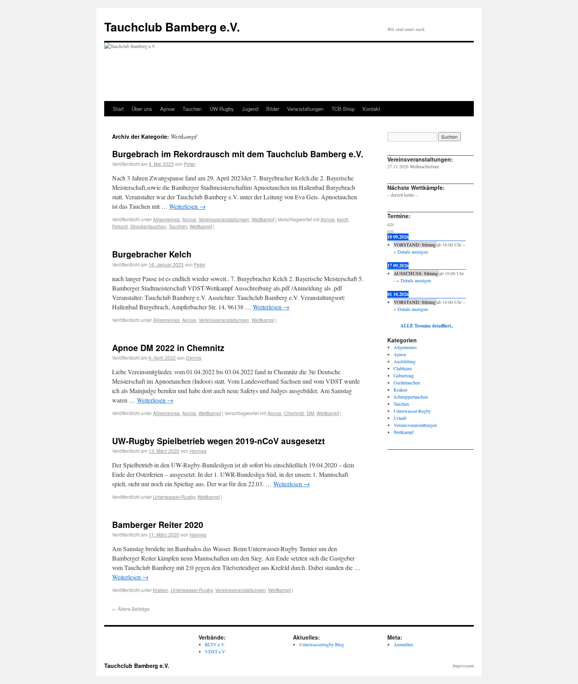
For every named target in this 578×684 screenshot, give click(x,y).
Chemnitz (294, 413)
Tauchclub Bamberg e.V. (172, 26)
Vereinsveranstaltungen (224, 219)
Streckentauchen (148, 226)
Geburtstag (404, 375)
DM (310, 413)
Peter (189, 163)
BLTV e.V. (215, 644)
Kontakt (371, 108)
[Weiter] (390, 232)
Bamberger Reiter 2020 (157, 524)
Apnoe (167, 108)
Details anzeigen (413, 251)
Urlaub (400, 418)
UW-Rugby (222, 108)
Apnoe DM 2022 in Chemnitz (168, 347)
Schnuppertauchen (411, 396)
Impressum (463, 665)
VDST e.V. (215, 651)
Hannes (198, 450)
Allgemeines (166, 219)
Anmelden (403, 644)
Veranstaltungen (305, 108)
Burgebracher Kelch (151, 254)
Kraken (160, 590)
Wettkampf (263, 219)
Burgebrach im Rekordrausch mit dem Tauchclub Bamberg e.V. (237, 154)
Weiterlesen (187, 206)
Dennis (193, 357)
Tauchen (192, 108)
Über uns (142, 108)
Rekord (120, 226)
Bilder (272, 108)
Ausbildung (405, 361)
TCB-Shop (343, 108)
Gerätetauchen (407, 382)
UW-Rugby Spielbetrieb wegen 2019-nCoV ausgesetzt (218, 441)
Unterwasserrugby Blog (321, 644)
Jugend (250, 108)
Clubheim (403, 368)
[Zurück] (390, 225)
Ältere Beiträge (131, 608)
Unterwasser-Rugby (174, 496)
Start (118, 108)
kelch (342, 219)
